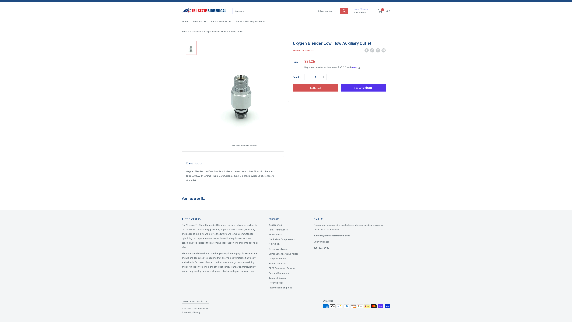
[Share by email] (383, 50)
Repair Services (219, 21)
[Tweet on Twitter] (378, 50)
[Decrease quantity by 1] (307, 77)
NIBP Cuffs (274, 244)
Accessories (275, 224)
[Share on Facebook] (367, 50)
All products (195, 31)
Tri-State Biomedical (304, 50)
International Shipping (280, 287)
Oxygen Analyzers (278, 248)
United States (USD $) (192, 301)
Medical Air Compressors (282, 239)
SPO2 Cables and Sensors (282, 268)
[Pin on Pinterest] (372, 50)
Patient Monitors (277, 263)
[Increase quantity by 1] (323, 77)
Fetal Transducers (278, 229)
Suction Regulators (279, 273)
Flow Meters (275, 234)
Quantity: (298, 76)
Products (198, 21)
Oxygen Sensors (277, 258)
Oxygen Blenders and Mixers (283, 253)
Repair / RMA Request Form (250, 21)
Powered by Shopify (191, 312)
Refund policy (276, 282)
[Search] (344, 11)
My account (360, 12)
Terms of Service (277, 277)
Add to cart (315, 87)
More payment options (363, 94)
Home (185, 21)
